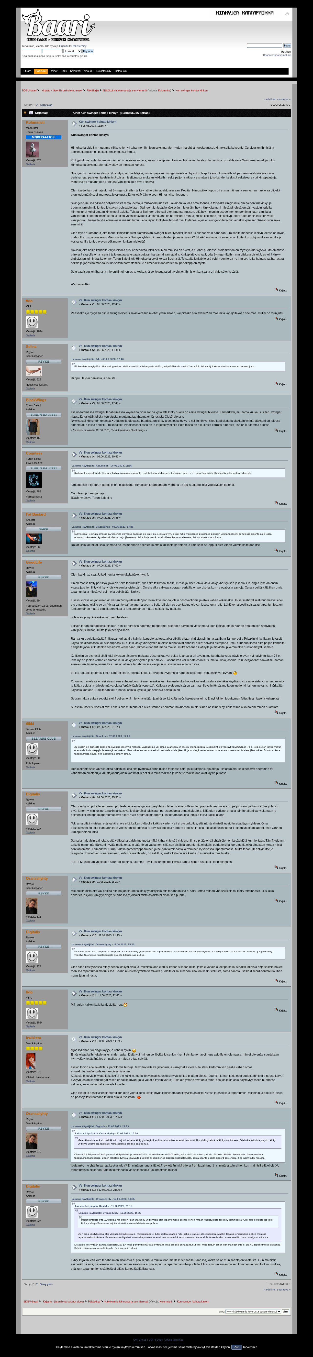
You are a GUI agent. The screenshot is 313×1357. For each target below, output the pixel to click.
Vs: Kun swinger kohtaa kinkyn (100, 300)
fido (29, 301)
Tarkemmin (250, 1347)
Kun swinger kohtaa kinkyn (97, 121)
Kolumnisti (164, 90)
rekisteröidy (79, 45)
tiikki (30, 724)
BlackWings (36, 400)
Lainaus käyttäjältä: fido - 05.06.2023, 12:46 (98, 359)
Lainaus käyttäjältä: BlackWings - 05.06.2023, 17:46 (103, 526)
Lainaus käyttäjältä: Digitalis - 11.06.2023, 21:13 (100, 1126)
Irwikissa (33, 1038)
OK (237, 1347)
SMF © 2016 (156, 1339)
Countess (34, 453)
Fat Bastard (36, 514)
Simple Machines (173, 1339)
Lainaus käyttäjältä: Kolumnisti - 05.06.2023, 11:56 (102, 465)
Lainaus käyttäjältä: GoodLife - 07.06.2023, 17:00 (101, 736)
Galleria (30, 164)
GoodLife (34, 562)
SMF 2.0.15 (139, 1339)
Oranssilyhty (37, 878)
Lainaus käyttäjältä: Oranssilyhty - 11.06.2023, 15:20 (103, 944)
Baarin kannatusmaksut (277, 55)
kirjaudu (63, 45)
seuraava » (284, 99)
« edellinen (270, 99)
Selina (31, 347)
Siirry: (222, 1311)
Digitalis (33, 794)
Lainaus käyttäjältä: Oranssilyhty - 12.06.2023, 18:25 (103, 1199)
